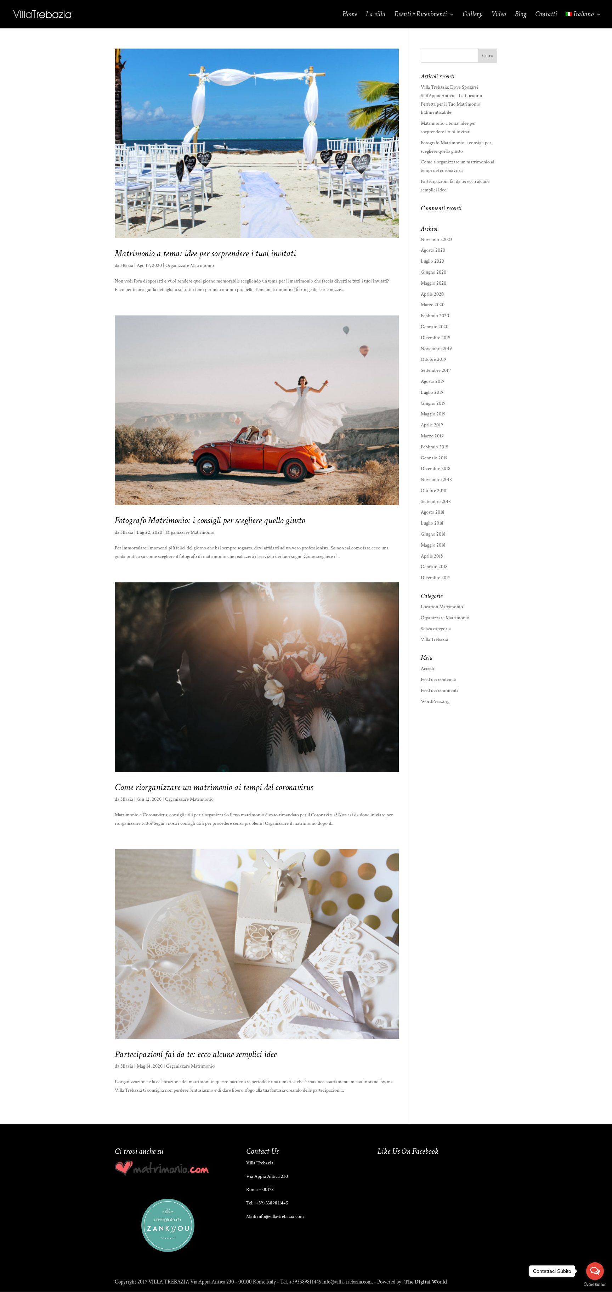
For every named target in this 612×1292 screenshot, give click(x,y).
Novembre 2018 (436, 479)
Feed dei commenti (439, 690)
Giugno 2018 (433, 534)
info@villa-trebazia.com (280, 1216)
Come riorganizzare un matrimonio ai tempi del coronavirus (214, 787)
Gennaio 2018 (434, 567)
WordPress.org (435, 701)
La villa (375, 15)
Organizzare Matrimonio (189, 265)
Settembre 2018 (436, 501)
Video (498, 15)
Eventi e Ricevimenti (420, 15)
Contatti (546, 15)
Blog (520, 15)
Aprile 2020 (432, 294)
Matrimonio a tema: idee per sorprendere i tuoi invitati (205, 253)
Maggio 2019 (433, 414)
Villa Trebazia (434, 639)
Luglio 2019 (432, 392)
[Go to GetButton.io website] (595, 1284)
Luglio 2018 (432, 523)
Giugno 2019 (433, 403)
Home (349, 15)
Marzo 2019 (432, 436)
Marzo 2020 (432, 305)
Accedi (427, 668)
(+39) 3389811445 (271, 1203)
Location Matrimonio (442, 607)
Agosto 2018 (432, 512)
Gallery (472, 15)
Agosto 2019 (432, 381)
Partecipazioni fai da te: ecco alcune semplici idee (196, 1054)
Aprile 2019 (432, 425)
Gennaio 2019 (434, 458)
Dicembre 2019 (435, 338)
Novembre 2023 (436, 239)
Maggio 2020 (433, 283)
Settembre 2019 (436, 370)
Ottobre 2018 (433, 490)
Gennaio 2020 (434, 327)
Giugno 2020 (433, 272)
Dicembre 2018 (435, 468)
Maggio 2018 (433, 545)
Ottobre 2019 (433, 359)
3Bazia (126, 265)
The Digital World (425, 1282)
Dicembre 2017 (435, 578)
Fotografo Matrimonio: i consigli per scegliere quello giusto (210, 520)
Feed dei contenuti (439, 679)
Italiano (583, 15)
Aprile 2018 (432, 556)
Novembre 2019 (436, 349)
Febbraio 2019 (434, 447)
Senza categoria (436, 629)
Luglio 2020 (432, 261)
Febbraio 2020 (435, 316)
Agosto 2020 (433, 250)
